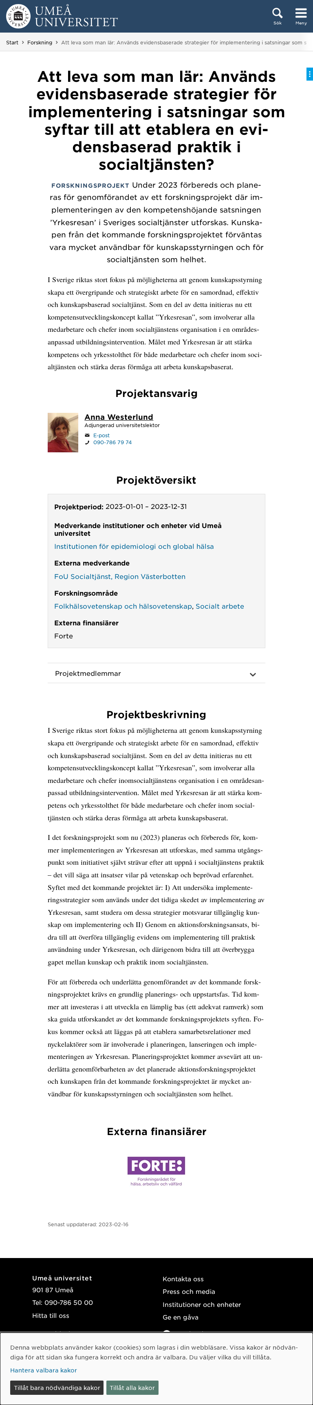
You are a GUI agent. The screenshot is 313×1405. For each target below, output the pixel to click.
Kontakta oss (183, 1278)
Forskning (39, 42)
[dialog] (156, 1369)
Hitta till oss (50, 1315)
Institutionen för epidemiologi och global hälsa (134, 546)
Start (12, 42)
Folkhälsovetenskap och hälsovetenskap (123, 606)
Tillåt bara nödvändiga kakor (57, 1387)
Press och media (189, 1291)
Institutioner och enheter (202, 1304)
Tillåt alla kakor (132, 1387)
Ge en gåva (180, 1317)
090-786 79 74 (112, 442)
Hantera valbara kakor (43, 1370)
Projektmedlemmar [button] (88, 673)
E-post (101, 435)
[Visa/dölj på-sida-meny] (309, 74)
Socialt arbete (220, 606)
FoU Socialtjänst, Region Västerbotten (119, 576)
